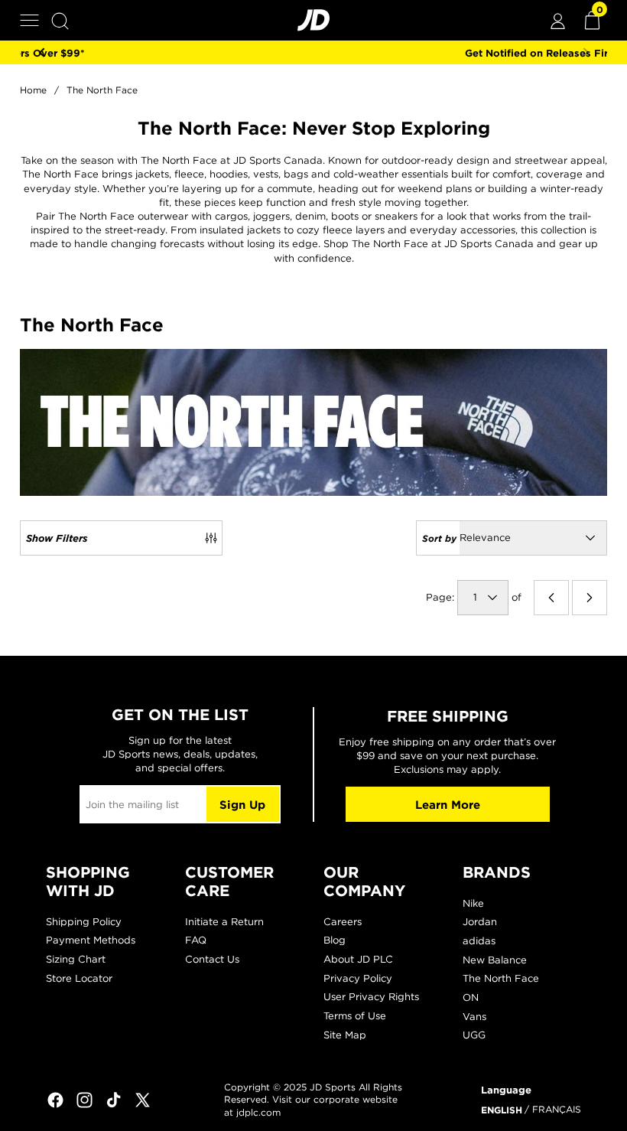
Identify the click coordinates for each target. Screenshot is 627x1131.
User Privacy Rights (371, 996)
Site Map (344, 1034)
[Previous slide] (41, 52)
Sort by (439, 538)
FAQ (195, 940)
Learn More (447, 804)
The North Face (501, 978)
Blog (334, 940)
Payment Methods (90, 940)
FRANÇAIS (556, 1109)
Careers (342, 921)
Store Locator (79, 978)
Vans (474, 1016)
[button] (29, 20)
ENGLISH (501, 1109)
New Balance (495, 959)
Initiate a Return (224, 921)
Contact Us (212, 959)
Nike (473, 903)
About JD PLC (358, 959)
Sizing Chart (76, 959)
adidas (479, 940)
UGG (474, 1034)
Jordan (480, 921)
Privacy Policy (357, 978)
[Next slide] (585, 52)
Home (33, 90)
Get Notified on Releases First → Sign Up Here (314, 53)
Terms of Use (354, 1015)
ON (471, 997)
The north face (102, 90)
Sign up (242, 804)
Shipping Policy (84, 921)
